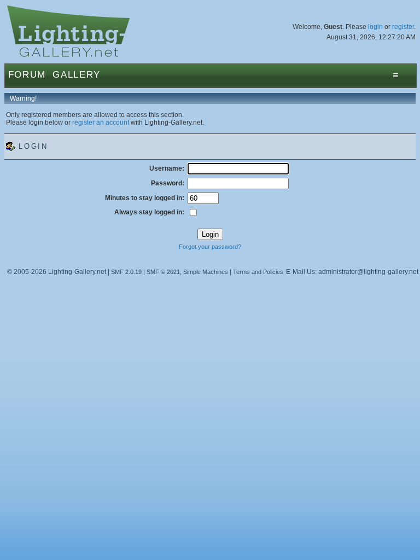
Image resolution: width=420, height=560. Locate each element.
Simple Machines (205, 272)
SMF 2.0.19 (126, 272)
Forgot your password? (210, 246)
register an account (100, 122)
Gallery (76, 74)
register (403, 27)
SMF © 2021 (163, 272)
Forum (27, 74)
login (375, 27)
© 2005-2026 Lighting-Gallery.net (56, 272)
